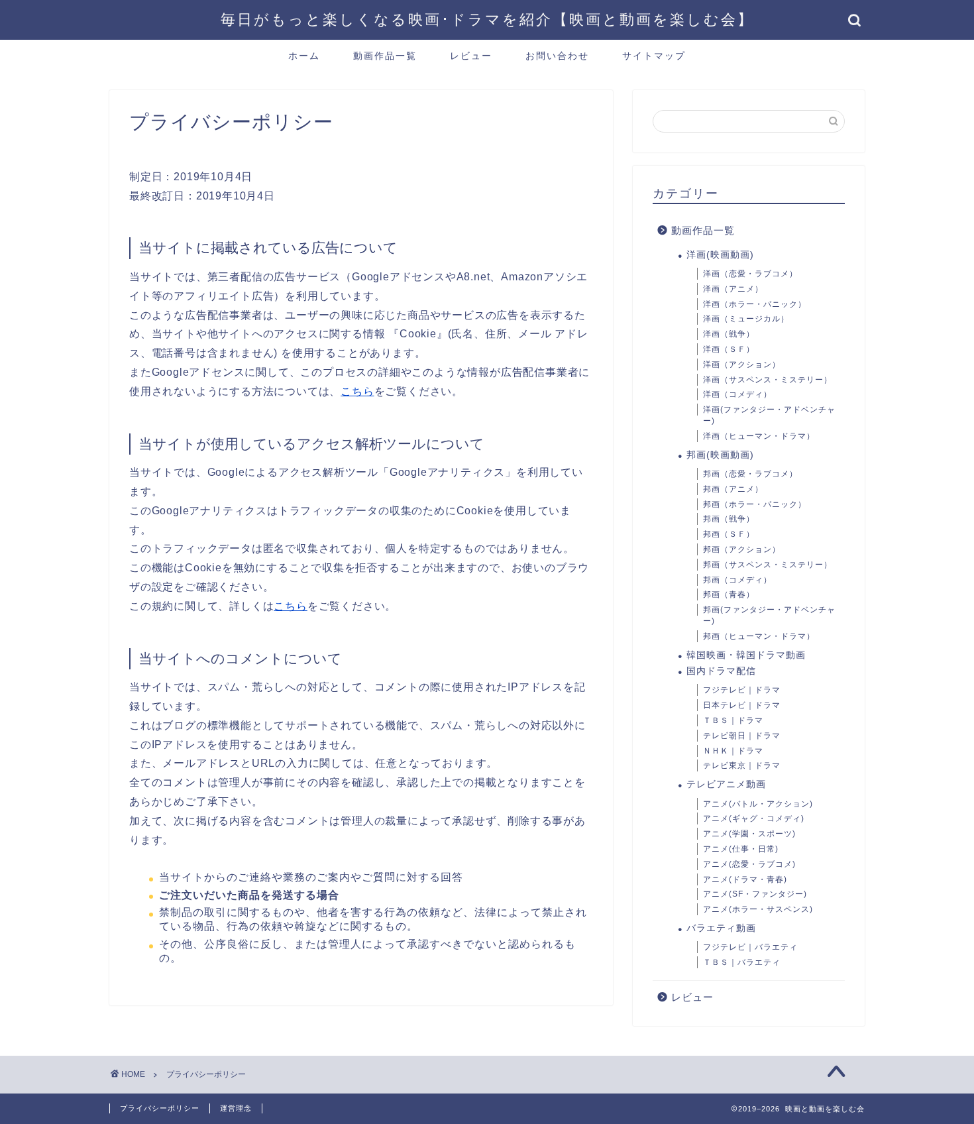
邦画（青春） (729, 594)
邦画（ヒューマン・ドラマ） (759, 636)
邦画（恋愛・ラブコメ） (750, 473)
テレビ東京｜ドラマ (742, 765)
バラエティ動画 (721, 928)
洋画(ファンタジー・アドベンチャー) (769, 415)
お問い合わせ (557, 56)
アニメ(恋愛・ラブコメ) (749, 864)
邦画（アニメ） (733, 489)
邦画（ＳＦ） (729, 534)
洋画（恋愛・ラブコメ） (750, 273)
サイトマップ (654, 56)
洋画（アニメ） (733, 289)
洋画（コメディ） (737, 394)
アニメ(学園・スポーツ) (749, 833)
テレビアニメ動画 (726, 784)
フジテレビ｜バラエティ (750, 947)
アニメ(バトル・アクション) (758, 804)
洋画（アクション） (742, 364)
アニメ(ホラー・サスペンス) (758, 909)
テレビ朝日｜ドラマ (742, 735)
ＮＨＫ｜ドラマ (733, 751)
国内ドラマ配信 (721, 671)
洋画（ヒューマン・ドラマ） (759, 436)
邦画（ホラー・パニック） (754, 504)
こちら (357, 391)
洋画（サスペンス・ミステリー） (767, 379)
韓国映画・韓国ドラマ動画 (746, 655)
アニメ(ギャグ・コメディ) (753, 818)
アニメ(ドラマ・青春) (745, 879)
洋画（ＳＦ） (729, 349)
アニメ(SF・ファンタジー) (755, 894)
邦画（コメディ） (737, 580)
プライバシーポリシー (159, 1108)
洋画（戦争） (729, 334)
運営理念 (236, 1108)
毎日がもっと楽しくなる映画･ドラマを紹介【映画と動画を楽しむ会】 (487, 19)
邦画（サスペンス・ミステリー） (767, 564)
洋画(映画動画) (720, 255)
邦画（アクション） (742, 549)
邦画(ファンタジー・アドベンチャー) (769, 615)
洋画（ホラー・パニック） (754, 304)
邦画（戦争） (729, 519)
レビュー (471, 56)
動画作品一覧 (385, 56)
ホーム (304, 56)
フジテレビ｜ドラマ (742, 690)
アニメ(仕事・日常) (741, 849)
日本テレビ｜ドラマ (742, 705)
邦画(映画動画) (720, 455)
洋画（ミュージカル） (746, 318)
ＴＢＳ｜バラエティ (742, 962)
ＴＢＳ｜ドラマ (733, 720)
